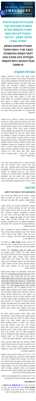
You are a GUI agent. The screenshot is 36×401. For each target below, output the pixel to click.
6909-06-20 (16, 385)
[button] (2, 12)
